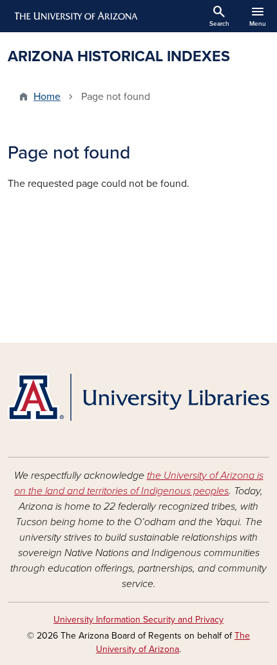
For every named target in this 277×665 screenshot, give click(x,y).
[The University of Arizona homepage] (75, 16)
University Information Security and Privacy (138, 619)
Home (47, 96)
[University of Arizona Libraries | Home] (138, 397)
